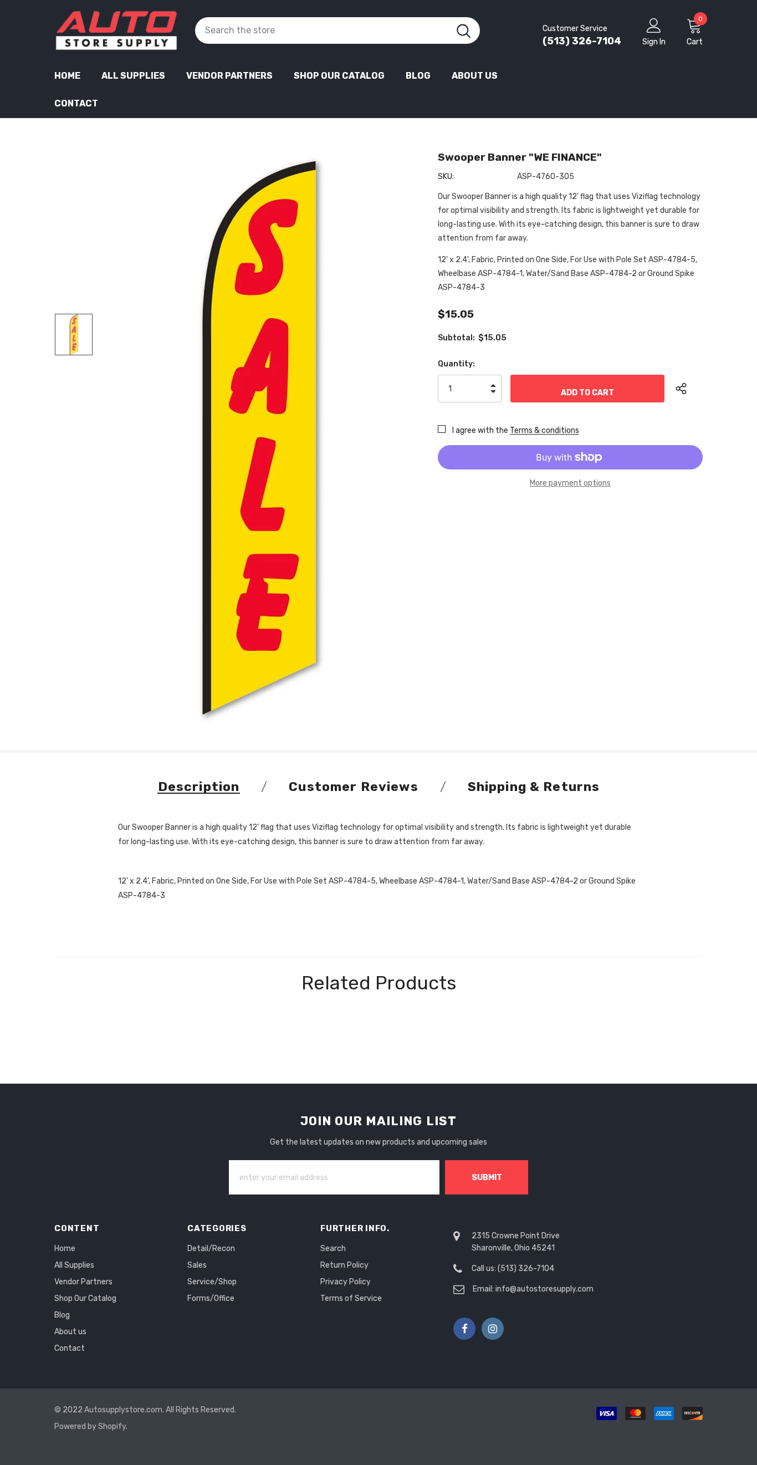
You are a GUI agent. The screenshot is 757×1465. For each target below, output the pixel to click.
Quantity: (456, 364)
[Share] (689, 388)
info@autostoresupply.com (544, 1289)
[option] (258, 438)
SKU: (446, 176)
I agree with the (480, 430)
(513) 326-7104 (582, 41)
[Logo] (116, 30)
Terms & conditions (544, 430)
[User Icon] (654, 25)
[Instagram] (493, 1329)
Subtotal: (456, 338)
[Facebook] (464, 1329)
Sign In (654, 42)
